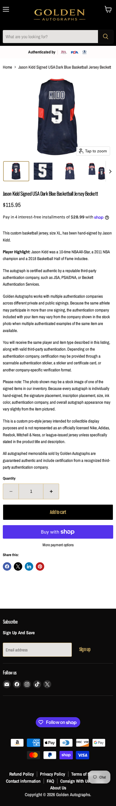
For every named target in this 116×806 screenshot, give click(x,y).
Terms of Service (86, 774)
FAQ (50, 781)
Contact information (23, 781)
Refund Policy (21, 774)
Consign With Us (75, 781)
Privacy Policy (52, 774)
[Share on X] (18, 566)
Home (7, 67)
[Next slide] (110, 171)
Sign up (84, 649)
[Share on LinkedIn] (29, 566)
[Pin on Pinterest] (40, 566)
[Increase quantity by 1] (51, 491)
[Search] (105, 36)
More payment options (58, 545)
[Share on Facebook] (7, 566)
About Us (58, 788)
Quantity (9, 478)
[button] (16, 171)
